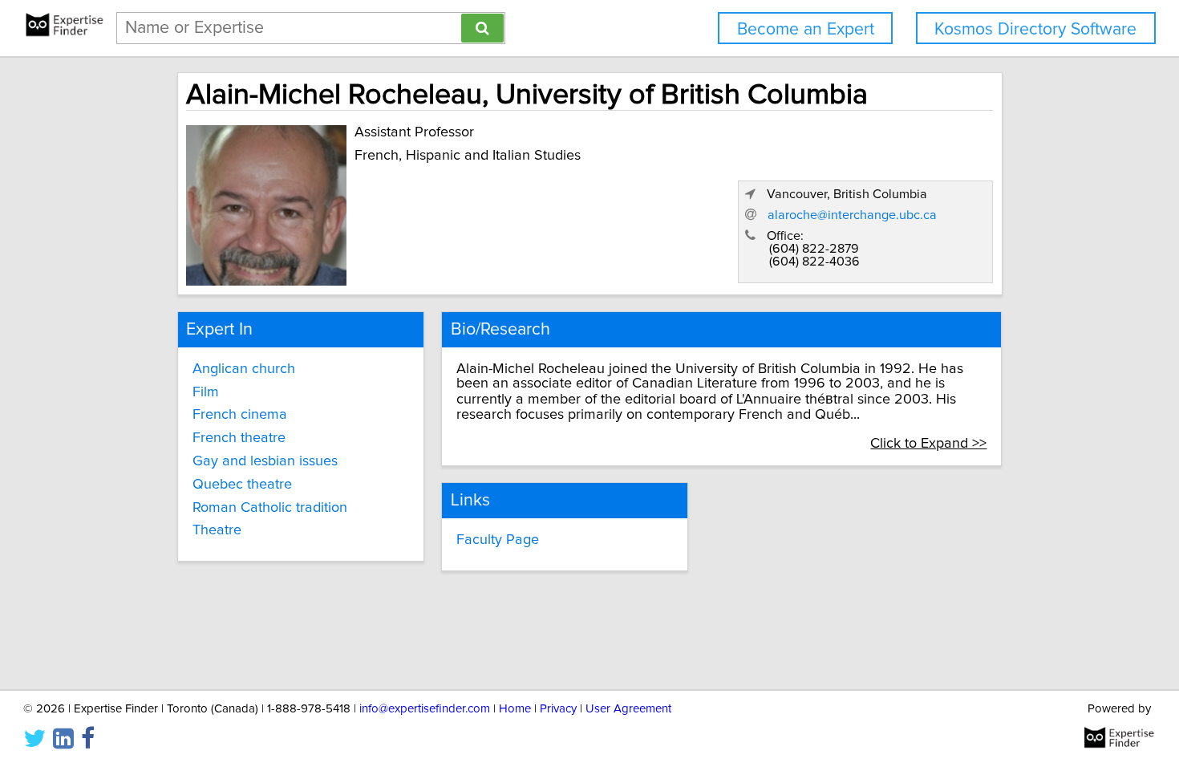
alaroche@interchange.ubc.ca (852, 215)
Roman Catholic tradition (269, 508)
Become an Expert (805, 29)
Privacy (558, 709)
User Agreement (628, 709)
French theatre (239, 438)
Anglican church (243, 369)
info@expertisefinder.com (424, 709)
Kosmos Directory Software (1035, 29)
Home (515, 709)
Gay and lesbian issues (265, 461)
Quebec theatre (242, 484)
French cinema (239, 415)
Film (205, 392)
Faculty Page (497, 540)
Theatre (216, 530)
